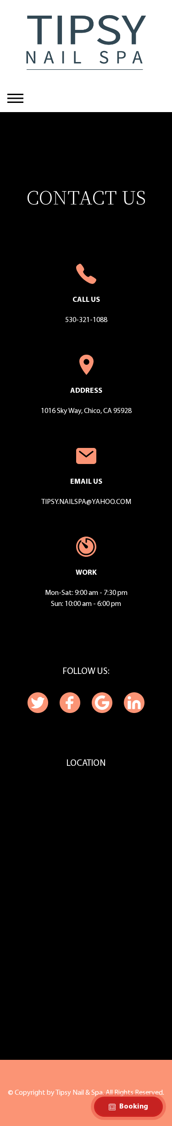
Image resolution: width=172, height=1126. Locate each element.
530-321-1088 (86, 320)
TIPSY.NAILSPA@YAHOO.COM (86, 502)
